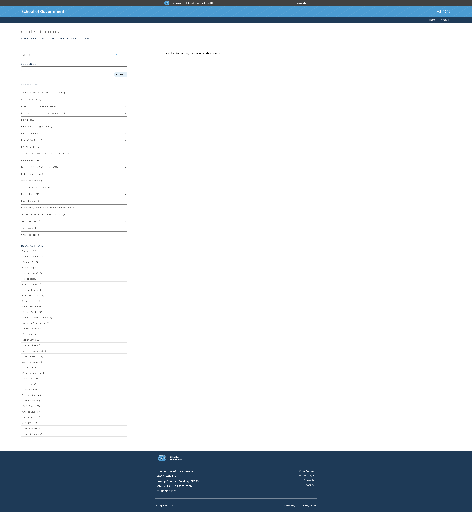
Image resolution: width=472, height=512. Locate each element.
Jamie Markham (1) (32, 367)
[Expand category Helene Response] (125, 160)
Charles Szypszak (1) (32, 412)
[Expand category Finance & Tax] (125, 147)
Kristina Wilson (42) (32, 428)
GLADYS (310, 484)
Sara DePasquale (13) (32, 307)
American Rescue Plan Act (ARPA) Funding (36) (45, 93)
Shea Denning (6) (31, 301)
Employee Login (306, 475)
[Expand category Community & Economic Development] (125, 113)
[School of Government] (170, 458)
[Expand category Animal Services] (125, 99)
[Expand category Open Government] (125, 180)
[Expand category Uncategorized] (125, 235)
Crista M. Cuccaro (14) (33, 295)
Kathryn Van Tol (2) (31, 417)
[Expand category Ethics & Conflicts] (125, 140)
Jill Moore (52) (29, 384)
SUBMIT (120, 74)
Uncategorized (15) (30, 235)
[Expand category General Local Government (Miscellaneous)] (125, 153)
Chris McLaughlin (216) (33, 373)
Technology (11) (28, 228)
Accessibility (302, 3)
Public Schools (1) (30, 201)
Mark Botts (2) (29, 279)
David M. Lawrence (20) (34, 351)
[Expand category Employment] (125, 133)
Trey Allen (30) (29, 251)
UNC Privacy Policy (306, 506)
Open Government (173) (33, 181)
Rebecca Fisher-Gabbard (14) (37, 318)
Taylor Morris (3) (30, 390)
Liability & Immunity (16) (33, 174)
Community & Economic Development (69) (43, 113)
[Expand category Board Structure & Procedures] (125, 106)
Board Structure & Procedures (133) (38, 106)
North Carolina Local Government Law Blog (55, 38)
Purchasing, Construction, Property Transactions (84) (48, 208)
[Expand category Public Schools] (125, 201)
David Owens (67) (31, 406)
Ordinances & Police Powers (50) (37, 187)
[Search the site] (116, 55)
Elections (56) (28, 120)
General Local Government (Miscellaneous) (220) (46, 154)
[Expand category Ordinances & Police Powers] (125, 187)
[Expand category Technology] (125, 228)
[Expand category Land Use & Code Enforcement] (125, 167)
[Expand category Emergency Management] (125, 126)
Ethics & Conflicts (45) (32, 140)
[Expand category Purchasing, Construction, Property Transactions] (125, 208)
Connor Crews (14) (31, 284)
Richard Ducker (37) (32, 312)
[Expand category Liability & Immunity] (125, 174)
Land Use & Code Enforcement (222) (39, 167)
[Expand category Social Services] (125, 221)
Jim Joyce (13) (29, 334)
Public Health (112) (30, 194)
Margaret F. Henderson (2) (35, 323)
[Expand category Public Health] (125, 194)
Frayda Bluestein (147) (33, 273)
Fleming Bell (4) (30, 262)
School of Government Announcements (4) (43, 214)
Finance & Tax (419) (30, 147)
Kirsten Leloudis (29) (32, 356)
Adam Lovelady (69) (32, 362)
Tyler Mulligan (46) (31, 395)
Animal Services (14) (31, 99)
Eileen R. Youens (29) (32, 434)
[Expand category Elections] (125, 120)
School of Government (43, 11)
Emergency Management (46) (36, 126)
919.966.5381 (168, 491)
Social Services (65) (30, 221)
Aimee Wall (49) (30, 423)
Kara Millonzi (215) (31, 378)
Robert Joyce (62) (31, 340)
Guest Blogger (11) (31, 268)
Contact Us (308, 480)
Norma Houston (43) (32, 329)
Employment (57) (30, 133)
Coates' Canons (40, 32)
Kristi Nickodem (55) (32, 401)
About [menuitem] (445, 20)
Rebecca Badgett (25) (33, 257)
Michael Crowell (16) (32, 290)
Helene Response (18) (32, 160)
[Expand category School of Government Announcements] (125, 214)
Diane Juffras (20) (31, 345)
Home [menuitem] (433, 20)
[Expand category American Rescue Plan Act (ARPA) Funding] (125, 93)
